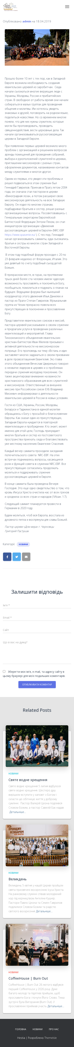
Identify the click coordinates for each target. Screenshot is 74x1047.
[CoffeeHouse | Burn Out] (37, 944)
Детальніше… (17, 812)
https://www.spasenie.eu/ (20, 235)
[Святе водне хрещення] (37, 746)
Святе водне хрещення (28, 779)
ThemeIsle (50, 1038)
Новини (23, 544)
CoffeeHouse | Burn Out (28, 978)
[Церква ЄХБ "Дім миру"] (12, 6)
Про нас (54, 1029)
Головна (20, 1029)
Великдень (18, 879)
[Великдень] (37, 845)
